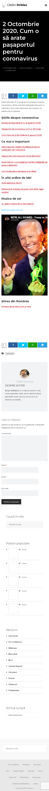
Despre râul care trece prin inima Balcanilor (20, 156)
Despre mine (36, 777)
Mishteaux (12, 648)
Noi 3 (10, 660)
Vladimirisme (13, 690)
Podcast (11, 678)
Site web (4, 488)
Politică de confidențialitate (21, 783)
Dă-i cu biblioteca (15, 642)
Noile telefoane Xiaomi (11, 183)
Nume (4, 465)
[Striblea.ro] (14, 5)
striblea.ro (15, 390)
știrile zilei (10, 353)
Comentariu (6, 433)
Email (4, 477)
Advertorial (13, 636)
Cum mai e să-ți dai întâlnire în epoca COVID (21, 135)
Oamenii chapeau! (15, 666)
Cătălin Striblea (25, 68)
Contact (35, 783)
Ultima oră (39, 68)
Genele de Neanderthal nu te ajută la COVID (21, 123)
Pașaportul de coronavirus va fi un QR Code (21, 129)
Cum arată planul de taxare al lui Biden (18, 171)
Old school (12, 672)
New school (12, 654)
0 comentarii (11, 70)
